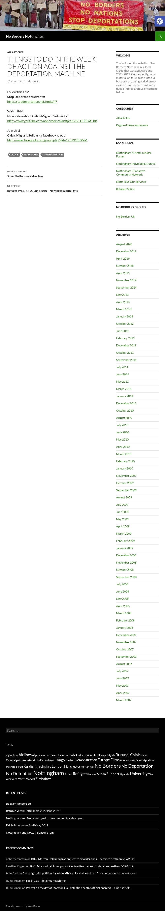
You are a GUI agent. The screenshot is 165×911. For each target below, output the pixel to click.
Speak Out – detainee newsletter (46, 880)
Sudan (101, 774)
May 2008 (122, 598)
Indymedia (11, 766)
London (58, 766)
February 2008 (125, 620)
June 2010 (122, 432)
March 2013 (123, 309)
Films (115, 759)
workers (11, 779)
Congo (60, 760)
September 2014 (126, 287)
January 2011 (124, 396)
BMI (87, 755)
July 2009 (122, 504)
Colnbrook (49, 760)
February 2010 (125, 461)
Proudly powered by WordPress (23, 906)
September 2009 (126, 490)
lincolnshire (43, 766)
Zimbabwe (43, 779)
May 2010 (122, 439)
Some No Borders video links (25, 174)
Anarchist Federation (51, 755)
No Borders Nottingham (25, 36)
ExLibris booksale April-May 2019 (27, 825)
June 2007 (122, 678)
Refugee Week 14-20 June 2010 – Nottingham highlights (42, 188)
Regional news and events (132, 125)
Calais (14, 154)
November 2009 (126, 475)
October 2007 (125, 649)
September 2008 (126, 577)
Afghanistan (12, 755)
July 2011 (122, 367)
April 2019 (123, 258)
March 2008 (123, 613)
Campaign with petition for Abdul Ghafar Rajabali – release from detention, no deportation (79, 873)
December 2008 (126, 555)
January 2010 (124, 468)
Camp (144, 755)
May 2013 (122, 294)
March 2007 (123, 700)
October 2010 (125, 410)
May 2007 (122, 685)
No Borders (31, 154)
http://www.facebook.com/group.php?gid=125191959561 (47, 140)
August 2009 (124, 497)
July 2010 (122, 425)
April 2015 (123, 273)
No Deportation (53, 154)
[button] (160, 21)
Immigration (146, 760)
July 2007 (122, 671)
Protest (68, 774)
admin (35, 81)
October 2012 (125, 323)
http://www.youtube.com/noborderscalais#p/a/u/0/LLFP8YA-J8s (52, 121)
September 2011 (126, 360)
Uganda (124, 774)
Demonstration (86, 760)
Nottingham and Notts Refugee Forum (30, 832)
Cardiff (39, 760)
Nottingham (48, 772)
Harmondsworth (129, 760)
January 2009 (124, 548)
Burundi (123, 754)
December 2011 (126, 345)
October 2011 (125, 352)
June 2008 (122, 591)
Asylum (80, 755)
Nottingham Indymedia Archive (135, 163)
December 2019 (126, 251)
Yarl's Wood (26, 779)
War (150, 774)
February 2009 (125, 540)
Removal (92, 774)
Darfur (69, 760)
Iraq (20, 766)
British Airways (98, 755)
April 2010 (123, 446)
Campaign (12, 760)
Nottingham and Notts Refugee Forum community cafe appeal (44, 818)
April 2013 (123, 302)
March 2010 (123, 454)
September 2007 (126, 656)
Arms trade (68, 755)
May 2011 (122, 381)
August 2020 (124, 244)
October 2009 (125, 483)
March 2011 (123, 388)
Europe (104, 759)
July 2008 (122, 584)
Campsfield (27, 760)
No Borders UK (125, 216)
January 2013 (124, 316)
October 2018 (125, 265)
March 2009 (123, 533)
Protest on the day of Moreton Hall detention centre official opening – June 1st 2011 (78, 887)
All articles (15, 52)
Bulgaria (111, 755)
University (139, 773)
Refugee (80, 773)
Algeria (36, 755)
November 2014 (126, 280)
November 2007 (126, 642)
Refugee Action (125, 189)
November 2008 (126, 562)
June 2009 (122, 512)
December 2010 (126, 403)
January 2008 (124, 627)
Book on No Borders (18, 803)
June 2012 (122, 331)
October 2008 (125, 569)
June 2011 (122, 374)
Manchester (72, 766)
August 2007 (124, 664)
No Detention (19, 773)
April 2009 (123, 526)
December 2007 (126, 635)
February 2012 (125, 338)
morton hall (87, 766)
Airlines (25, 754)
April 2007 (123, 692)
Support (112, 773)
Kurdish (29, 766)
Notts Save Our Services (131, 181)
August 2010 (124, 417)
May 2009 (122, 519)
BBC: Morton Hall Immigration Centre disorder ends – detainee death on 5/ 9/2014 (83, 859)
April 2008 (123, 606)
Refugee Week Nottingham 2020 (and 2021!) (33, 810)
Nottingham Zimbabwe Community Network (130, 172)
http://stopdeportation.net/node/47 (32, 101)
